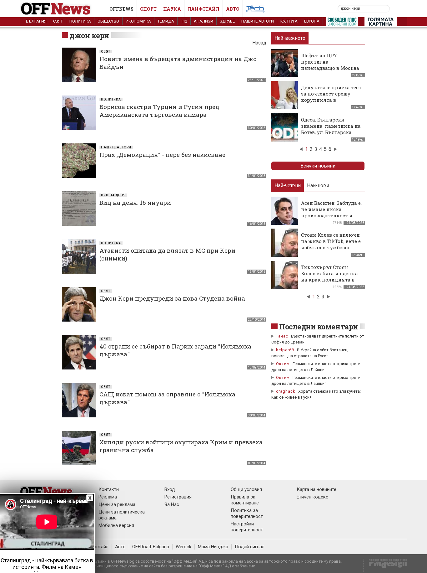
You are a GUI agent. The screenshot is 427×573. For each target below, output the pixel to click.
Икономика (138, 21)
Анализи (203, 21)
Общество (108, 21)
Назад (259, 43)
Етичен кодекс (312, 497)
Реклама (107, 497)
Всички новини (317, 166)
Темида (166, 21)
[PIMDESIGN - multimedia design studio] (385, 565)
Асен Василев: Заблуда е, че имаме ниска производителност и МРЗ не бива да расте (331, 212)
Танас (282, 336)
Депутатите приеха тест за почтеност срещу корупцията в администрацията (331, 96)
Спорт (148, 9)
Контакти (108, 489)
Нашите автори (257, 21)
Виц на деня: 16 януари (135, 202)
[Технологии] (255, 10)
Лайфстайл (203, 9)
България (36, 21)
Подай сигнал (249, 547)
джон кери (89, 35)
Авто (232, 9)
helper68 (285, 350)
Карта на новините (316, 489)
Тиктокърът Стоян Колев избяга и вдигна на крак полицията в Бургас (329, 276)
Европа (311, 21)
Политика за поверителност (247, 513)
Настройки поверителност (247, 527)
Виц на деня (113, 195)
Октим (283, 363)
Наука (172, 9)
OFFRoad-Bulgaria (150, 547)
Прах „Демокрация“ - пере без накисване (162, 154)
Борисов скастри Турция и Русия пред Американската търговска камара (159, 110)
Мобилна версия (116, 525)
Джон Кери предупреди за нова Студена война (172, 298)
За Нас (171, 504)
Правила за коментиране (245, 500)
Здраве (227, 21)
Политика (80, 21)
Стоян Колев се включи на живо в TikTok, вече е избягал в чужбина (331, 241)
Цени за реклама (116, 504)
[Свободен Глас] (342, 22)
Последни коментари (318, 326)
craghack (285, 391)
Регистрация (178, 497)
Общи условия (246, 489)
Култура (289, 21)
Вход (169, 489)
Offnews (121, 9)
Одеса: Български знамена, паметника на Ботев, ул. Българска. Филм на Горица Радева (331, 129)
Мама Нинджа (213, 547)
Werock (183, 547)
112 (184, 21)
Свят (58, 21)
